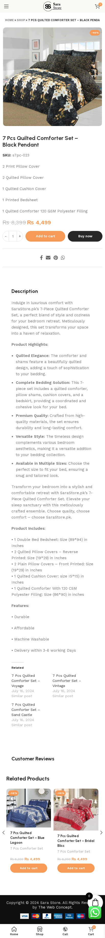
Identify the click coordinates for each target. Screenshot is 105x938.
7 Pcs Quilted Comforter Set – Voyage (25, 681)
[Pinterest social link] (55, 257)
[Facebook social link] (41, 257)
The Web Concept (55, 907)
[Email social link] (48, 257)
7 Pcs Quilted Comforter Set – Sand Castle (25, 709)
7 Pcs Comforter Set (26, 848)
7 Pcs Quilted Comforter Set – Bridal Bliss (75, 841)
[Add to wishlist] (46, 793)
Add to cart (45, 236)
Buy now (85, 236)
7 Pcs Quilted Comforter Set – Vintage (66, 681)
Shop (21, 20)
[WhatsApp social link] (63, 257)
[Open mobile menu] (6, 6)
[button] (28, 868)
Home (9, 20)
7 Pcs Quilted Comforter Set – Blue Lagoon (27, 838)
